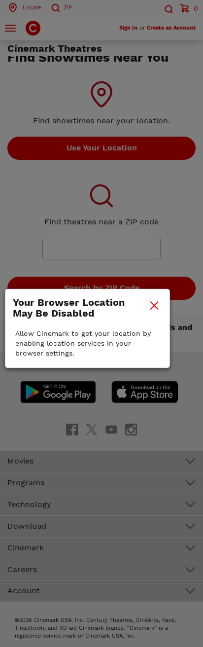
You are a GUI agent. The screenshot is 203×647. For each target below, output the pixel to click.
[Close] (154, 305)
